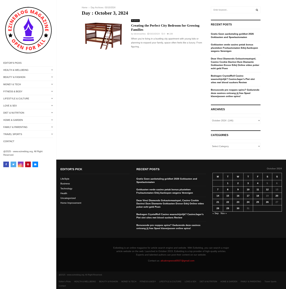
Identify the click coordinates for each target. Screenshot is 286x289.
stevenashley (140, 34)
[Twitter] (13, 164)
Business (135, 20)
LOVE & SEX (10, 105)
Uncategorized (68, 198)
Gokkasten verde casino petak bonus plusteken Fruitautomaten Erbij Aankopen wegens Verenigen (234, 47)
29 (227, 208)
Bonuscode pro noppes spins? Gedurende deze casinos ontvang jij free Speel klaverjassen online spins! (235, 93)
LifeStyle (64, 178)
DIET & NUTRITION (13, 112)
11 (258, 189)
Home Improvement (70, 203)
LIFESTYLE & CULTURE (16, 98)
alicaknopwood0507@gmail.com (177, 260)
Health (63, 193)
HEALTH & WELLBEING (15, 70)
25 (257, 202)
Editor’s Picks (12, 63)
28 (217, 208)
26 (267, 202)
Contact (8, 141)
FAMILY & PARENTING (15, 127)
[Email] (35, 164)
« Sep (216, 213)
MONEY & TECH (12, 84)
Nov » (224, 213)
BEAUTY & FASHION (14, 77)
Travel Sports (12, 134)
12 (267, 189)
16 (238, 195)
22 (227, 202)
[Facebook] (6, 164)
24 (248, 202)
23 (238, 202)
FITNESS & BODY (12, 91)
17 (248, 195)
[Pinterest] (28, 164)
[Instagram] (21, 164)
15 (227, 195)
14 (217, 195)
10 (248, 189)
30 (238, 208)
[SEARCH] (257, 10)
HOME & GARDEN (13, 120)
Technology (66, 188)
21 (217, 202)
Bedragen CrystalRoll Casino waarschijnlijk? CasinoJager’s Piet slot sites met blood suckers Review (233, 79)
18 (257, 195)
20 (277, 195)
